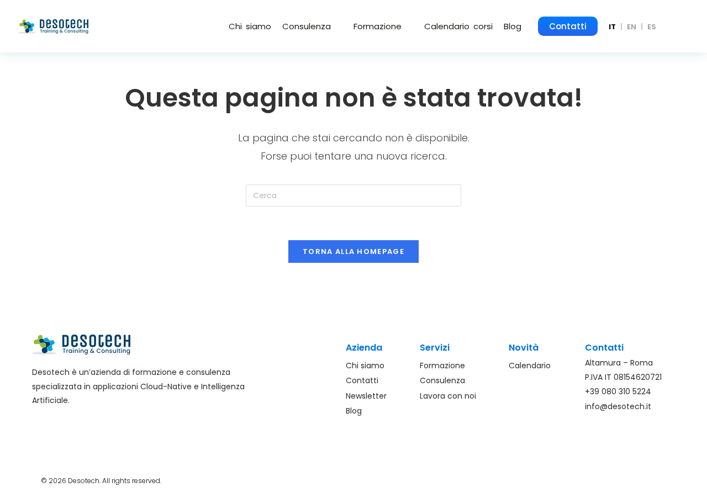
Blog (512, 26)
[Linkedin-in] (637, 478)
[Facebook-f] (596, 478)
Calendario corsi (458, 26)
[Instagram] (616, 478)
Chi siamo (250, 26)
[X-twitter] (657, 478)
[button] (312, 26)
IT (612, 27)
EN (631, 27)
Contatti (568, 26)
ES (651, 27)
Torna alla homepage (353, 251)
